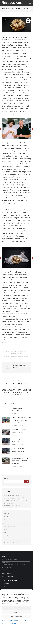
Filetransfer (7, 583)
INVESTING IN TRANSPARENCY (18, 440)
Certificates (7, 529)
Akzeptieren (16, 607)
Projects (6, 519)
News (4, 19)
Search (6, 478)
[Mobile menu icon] (30, 3)
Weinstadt (26, 356)
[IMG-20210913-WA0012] (16, 257)
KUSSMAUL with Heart (10, 526)
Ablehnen (16, 612)
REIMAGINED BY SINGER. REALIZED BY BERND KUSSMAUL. (21, 460)
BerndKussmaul (11, 356)
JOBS (5, 523)
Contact (6, 535)
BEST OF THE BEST (19, 430)
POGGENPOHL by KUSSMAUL (18, 409)
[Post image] (6, 410)
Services (6, 516)
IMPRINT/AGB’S (27, 620)
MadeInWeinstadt (19, 356)
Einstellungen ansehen (16, 616)
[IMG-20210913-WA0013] (16, 128)
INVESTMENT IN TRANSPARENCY (18, 450)
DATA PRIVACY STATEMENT (11, 542)
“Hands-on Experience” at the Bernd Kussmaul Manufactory (21, 420)
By (21, 351)
